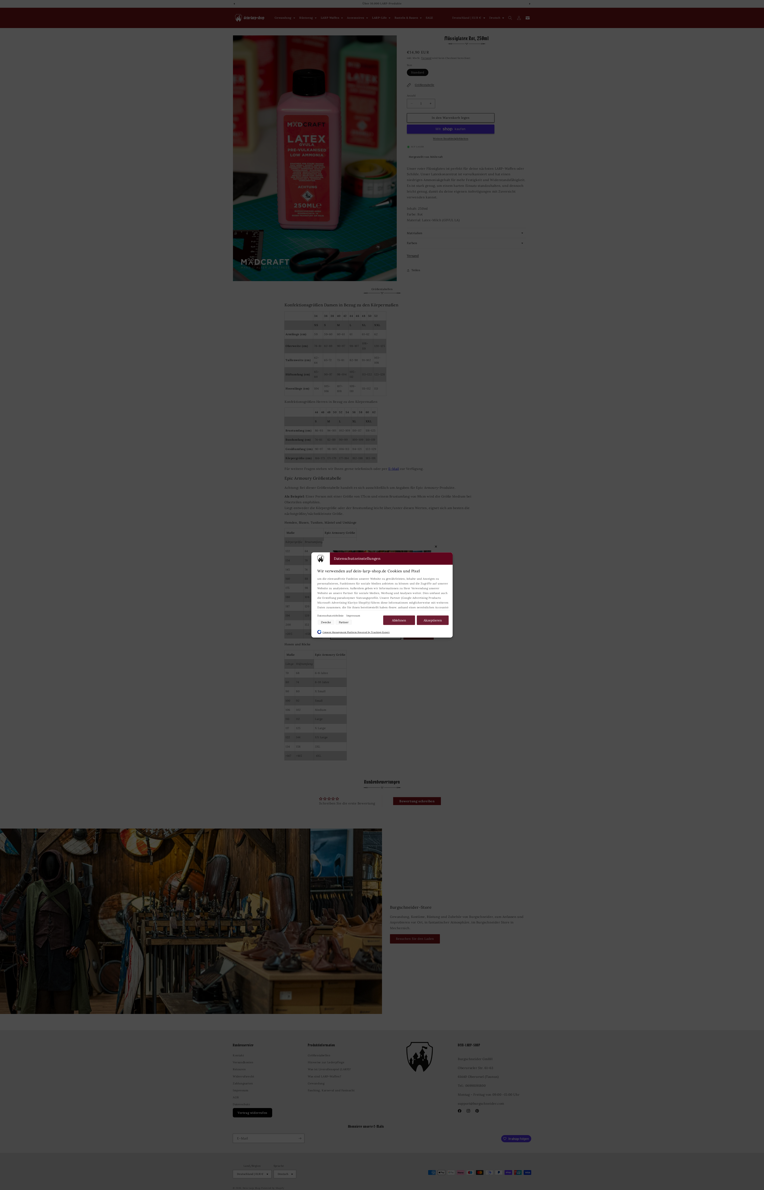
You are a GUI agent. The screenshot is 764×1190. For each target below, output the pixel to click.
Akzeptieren (433, 620)
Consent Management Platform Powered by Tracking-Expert (356, 632)
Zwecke (326, 622)
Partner (344, 622)
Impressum (353, 615)
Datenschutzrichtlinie (330, 615)
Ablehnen (399, 620)
